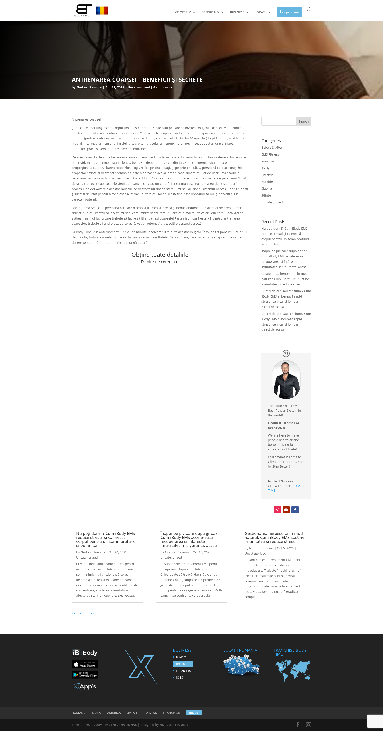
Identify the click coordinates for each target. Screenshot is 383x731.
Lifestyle (267, 175)
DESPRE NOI (210, 12)
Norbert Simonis (89, 87)
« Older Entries (83, 613)
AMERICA (114, 713)
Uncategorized (272, 202)
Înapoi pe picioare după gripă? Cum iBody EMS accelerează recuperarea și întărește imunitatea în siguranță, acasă (188, 539)
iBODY (181, 664)
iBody (265, 168)
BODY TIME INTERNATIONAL (115, 725)
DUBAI (97, 713)
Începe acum (289, 12)
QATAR (132, 713)
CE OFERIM (183, 12)
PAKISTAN (150, 713)
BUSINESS (237, 12)
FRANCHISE (184, 671)
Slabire (266, 188)
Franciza (267, 161)
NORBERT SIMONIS (174, 725)
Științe (266, 195)
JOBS (179, 677)
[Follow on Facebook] (295, 509)
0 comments (162, 87)
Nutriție (267, 181)
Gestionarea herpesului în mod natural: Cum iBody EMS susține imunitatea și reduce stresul (285, 278)
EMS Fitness (270, 154)
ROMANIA (79, 713)
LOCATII (260, 12)
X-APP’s (181, 657)
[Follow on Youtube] (286, 509)
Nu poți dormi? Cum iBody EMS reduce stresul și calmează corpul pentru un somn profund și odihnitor (106, 539)
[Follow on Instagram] (277, 509)
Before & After (271, 147)
